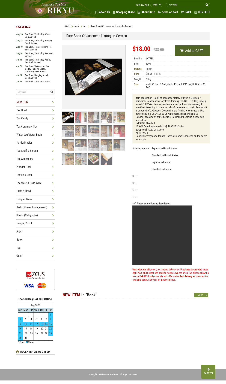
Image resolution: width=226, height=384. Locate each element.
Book (76, 26)
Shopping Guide (125, 12)
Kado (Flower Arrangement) (31, 207)
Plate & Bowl (23, 191)
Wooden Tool (23, 167)
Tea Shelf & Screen (27, 150)
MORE (200, 295)
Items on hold (170, 12)
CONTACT (204, 12)
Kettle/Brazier (24, 142)
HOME (67, 26)
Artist (19, 231)
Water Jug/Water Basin (29, 134)
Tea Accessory (24, 159)
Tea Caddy (22, 118)
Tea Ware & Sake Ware (29, 183)
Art (84, 26)
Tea (18, 247)
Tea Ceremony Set (26, 126)
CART (188, 12)
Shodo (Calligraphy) (27, 215)
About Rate (148, 12)
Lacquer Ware (24, 199)
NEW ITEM (22, 102)
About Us (104, 12)
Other (19, 255)
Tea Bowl (21, 110)
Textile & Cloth (24, 175)
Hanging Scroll (24, 223)
